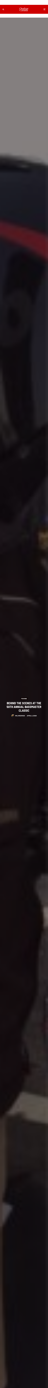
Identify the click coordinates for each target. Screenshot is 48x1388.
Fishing (24, 698)
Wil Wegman (20, 716)
